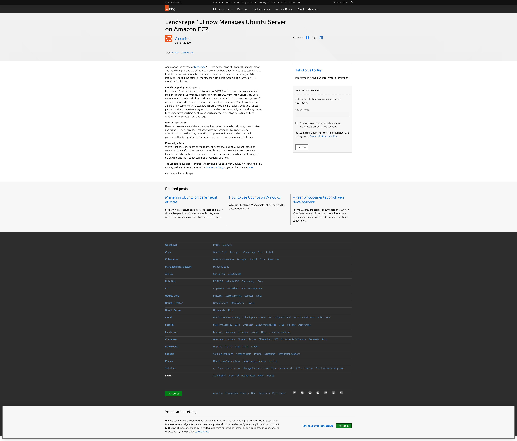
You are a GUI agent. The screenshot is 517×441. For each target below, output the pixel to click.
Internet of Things (223, 9)
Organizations (220, 303)
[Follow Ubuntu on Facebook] (303, 393)
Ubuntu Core (172, 295)
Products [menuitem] (216, 2)
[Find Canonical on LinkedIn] (310, 393)
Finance (270, 375)
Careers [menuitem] (293, 2)
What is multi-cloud (304, 317)
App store (218, 288)
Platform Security (222, 324)
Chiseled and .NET (268, 339)
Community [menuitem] (260, 2)
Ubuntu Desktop (174, 303)
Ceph (168, 252)
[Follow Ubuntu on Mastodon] (295, 393)
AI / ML (169, 273)
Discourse (269, 353)
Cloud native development (329, 368)
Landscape (187, 52)
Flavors (250, 303)
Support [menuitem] (245, 2)
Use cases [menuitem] (231, 2)
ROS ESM (218, 281)
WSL (237, 346)
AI (214, 368)
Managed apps (221, 266)
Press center (279, 393)
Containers (171, 339)
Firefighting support (289, 353)
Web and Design (284, 9)
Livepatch (248, 324)
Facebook (307, 37)
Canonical (182, 39)
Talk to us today (308, 70)
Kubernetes (171, 259)
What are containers (224, 339)
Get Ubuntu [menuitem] (277, 2)
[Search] (351, 2)
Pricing (257, 353)
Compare (244, 332)
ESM (237, 324)
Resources (273, 259)
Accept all (344, 425)
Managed (235, 252)
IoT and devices (304, 368)
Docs (260, 252)
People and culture (307, 9)
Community (248, 281)
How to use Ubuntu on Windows (255, 197)
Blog (253, 393)
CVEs (281, 324)
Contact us (173, 393)
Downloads (171, 346)
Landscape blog (214, 167)
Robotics (170, 281)
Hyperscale (219, 310)
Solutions (170, 368)
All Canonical (338, 2)
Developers (237, 303)
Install (216, 244)
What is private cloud (254, 317)
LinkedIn (321, 37)
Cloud (168, 317)
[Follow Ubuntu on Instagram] (318, 393)
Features (218, 295)
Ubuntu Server (173, 310)
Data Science (234, 273)
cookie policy (202, 431)
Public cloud (324, 317)
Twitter (314, 37)
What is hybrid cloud (280, 317)
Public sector (248, 375)
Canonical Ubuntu (173, 2)
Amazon (175, 52)
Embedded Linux (236, 288)
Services (249, 295)
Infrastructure (232, 368)
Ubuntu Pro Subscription (226, 361)
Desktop (242, 9)
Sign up (302, 147)
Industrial (234, 375)
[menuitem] (340, 2)
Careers (244, 393)
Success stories (234, 295)
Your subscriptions (223, 353)
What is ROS (232, 281)
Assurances (304, 324)
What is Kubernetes (223, 259)
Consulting (249, 252)
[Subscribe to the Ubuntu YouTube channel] (326, 393)
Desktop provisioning (254, 361)
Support (227, 244)
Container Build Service (293, 339)
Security (169, 324)
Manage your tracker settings (317, 425)
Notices (291, 324)
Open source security (282, 368)
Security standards (266, 324)
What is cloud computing (226, 317)
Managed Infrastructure (256, 368)
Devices (273, 361)
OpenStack (171, 244)
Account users (243, 353)
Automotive (219, 375)
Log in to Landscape (280, 332)
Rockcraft (314, 339)
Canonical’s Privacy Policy (323, 136)
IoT (167, 288)
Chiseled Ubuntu (247, 339)
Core (245, 346)
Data (220, 368)
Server (228, 346)
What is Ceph (220, 252)
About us (218, 393)
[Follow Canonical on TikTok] (334, 393)
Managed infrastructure (178, 266)
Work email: (303, 110)
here (250, 167)
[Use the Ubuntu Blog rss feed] (342, 393)
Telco (260, 375)
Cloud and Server (260, 9)
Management (255, 288)
